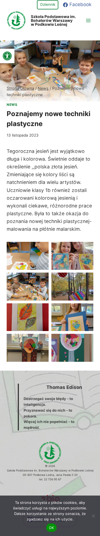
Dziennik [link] (47, 4)
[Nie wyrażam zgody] (93, 516)
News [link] (12, 104)
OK (51, 527)
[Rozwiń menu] (88, 20)
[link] (7, 56)
